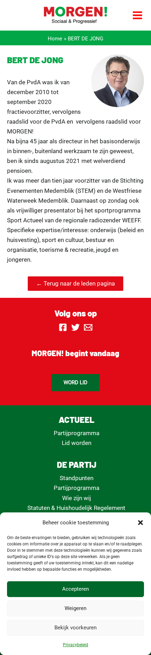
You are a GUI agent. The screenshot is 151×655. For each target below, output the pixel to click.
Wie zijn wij (76, 498)
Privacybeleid (75, 644)
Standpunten (76, 478)
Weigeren (75, 608)
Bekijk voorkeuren (75, 627)
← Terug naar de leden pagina (75, 283)
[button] (140, 522)
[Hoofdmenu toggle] (138, 15)
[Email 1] (88, 327)
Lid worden (76, 442)
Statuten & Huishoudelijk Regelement (76, 507)
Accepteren (75, 589)
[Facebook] (63, 327)
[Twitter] (75, 327)
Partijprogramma (76, 433)
